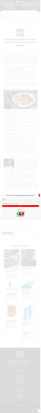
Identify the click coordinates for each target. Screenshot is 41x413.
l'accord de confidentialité (12, 203)
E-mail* (3, 199)
